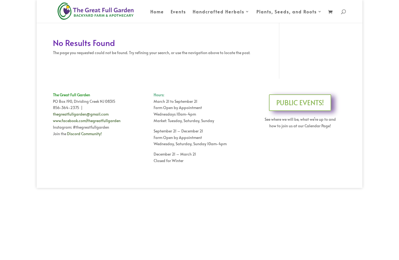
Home (157, 12)
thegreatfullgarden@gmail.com (81, 114)
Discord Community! (84, 133)
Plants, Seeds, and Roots (286, 12)
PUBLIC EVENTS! (300, 102)
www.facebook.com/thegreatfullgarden (87, 120)
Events (178, 12)
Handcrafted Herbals (218, 12)
